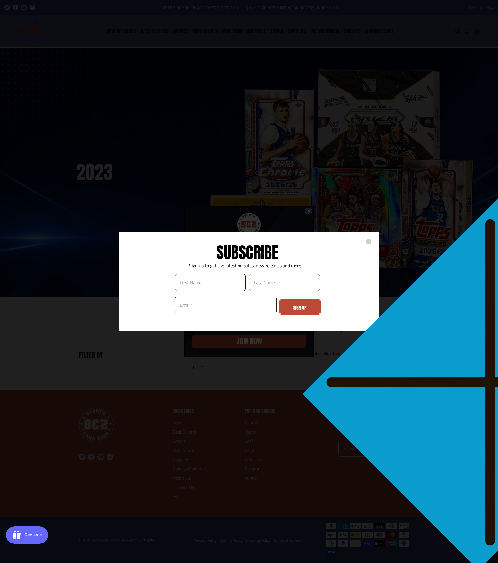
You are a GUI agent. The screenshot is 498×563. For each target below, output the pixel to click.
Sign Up (300, 307)
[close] (368, 241)
